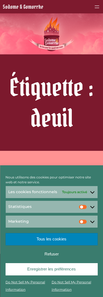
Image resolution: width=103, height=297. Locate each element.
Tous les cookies (51, 239)
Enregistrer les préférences (51, 269)
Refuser (51, 254)
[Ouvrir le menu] (97, 7)
